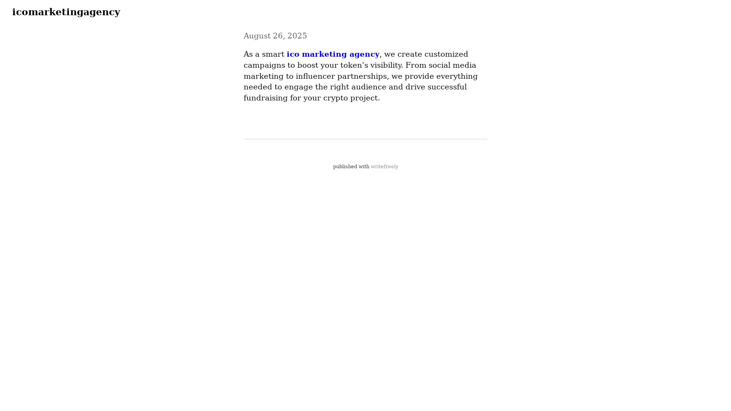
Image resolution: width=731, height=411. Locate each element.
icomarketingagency (66, 12)
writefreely (384, 166)
